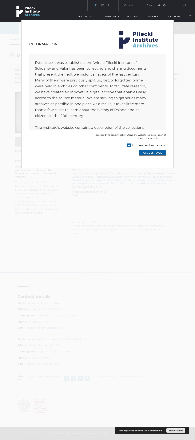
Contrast (128, 5)
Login (184, 5)
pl (109, 5)
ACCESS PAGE (152, 152)
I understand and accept (149, 145)
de (102, 5)
